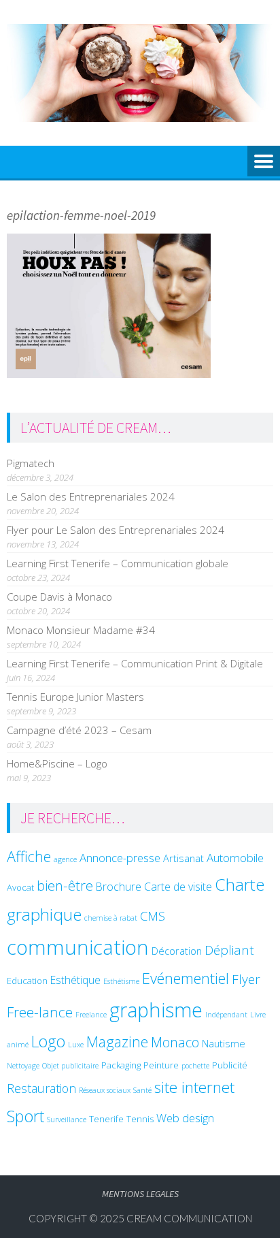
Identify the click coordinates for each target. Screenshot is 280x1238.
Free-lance (40, 1011)
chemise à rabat (110, 918)
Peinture (161, 1065)
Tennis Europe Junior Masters (75, 696)
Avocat (20, 887)
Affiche (29, 856)
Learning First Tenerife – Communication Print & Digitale (135, 663)
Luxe (76, 1044)
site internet (194, 1087)
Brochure (118, 886)
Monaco (175, 1042)
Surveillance (66, 1119)
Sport (25, 1116)
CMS (152, 915)
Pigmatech (30, 463)
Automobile (235, 858)
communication (78, 947)
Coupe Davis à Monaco (59, 596)
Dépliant (229, 950)
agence (65, 859)
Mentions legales (140, 1194)
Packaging (121, 1065)
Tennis (140, 1119)
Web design (185, 1118)
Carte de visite (178, 886)
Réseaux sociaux (104, 1090)
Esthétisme (121, 981)
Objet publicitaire (70, 1065)
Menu (263, 162)
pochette (195, 1065)
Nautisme (223, 1043)
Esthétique (75, 979)
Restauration (41, 1088)
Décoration (177, 950)
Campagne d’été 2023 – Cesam (79, 730)
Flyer (246, 979)
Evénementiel (185, 978)
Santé (142, 1090)
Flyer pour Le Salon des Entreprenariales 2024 (115, 530)
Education (27, 980)
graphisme (156, 1009)
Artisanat (183, 858)
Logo (48, 1041)
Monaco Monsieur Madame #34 (81, 630)
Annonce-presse (120, 858)
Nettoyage (23, 1065)
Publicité (229, 1065)
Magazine (117, 1041)
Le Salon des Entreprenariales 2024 (91, 496)
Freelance (91, 1014)
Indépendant (226, 1014)
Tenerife (106, 1119)
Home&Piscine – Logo (57, 763)
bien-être (65, 885)
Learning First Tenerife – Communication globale (117, 563)
